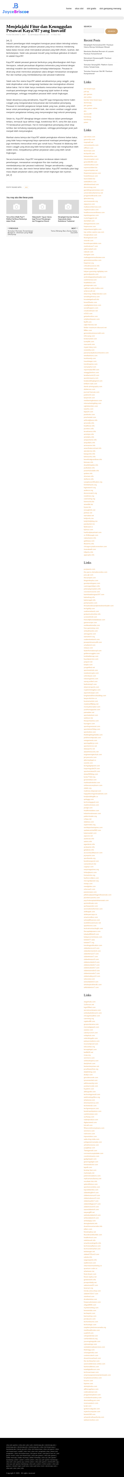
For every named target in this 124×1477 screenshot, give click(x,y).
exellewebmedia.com (92, 625)
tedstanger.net (89, 1251)
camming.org (89, 1018)
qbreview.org (89, 198)
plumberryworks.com (92, 898)
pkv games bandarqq (49, 1460)
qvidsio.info (88, 473)
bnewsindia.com (90, 1310)
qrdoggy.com (89, 799)
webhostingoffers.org (92, 1097)
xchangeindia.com (91, 1353)
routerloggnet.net (90, 218)
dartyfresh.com (89, 1063)
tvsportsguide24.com (92, 768)
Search (88, 26)
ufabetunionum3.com (92, 1195)
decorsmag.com (90, 187)
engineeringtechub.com (93, 754)
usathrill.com (88, 1333)
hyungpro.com (89, 723)
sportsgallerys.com (91, 743)
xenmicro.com (89, 1058)
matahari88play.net (91, 704)
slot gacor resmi (36, 1453)
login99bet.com (90, 1007)
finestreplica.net (90, 1232)
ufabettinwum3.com (91, 959)
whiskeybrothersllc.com (93, 984)
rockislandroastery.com (92, 1397)
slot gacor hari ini (49, 1453)
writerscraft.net (89, 291)
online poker (29, 1460)
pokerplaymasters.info (92, 589)
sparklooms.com (90, 926)
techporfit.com (89, 153)
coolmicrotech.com (91, 1355)
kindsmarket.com (90, 339)
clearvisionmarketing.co (93, 1266)
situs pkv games (12, 1445)
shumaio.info (89, 476)
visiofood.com (89, 1296)
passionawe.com (90, 892)
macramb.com (89, 344)
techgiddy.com (89, 608)
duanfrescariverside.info (93, 1226)
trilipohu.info (88, 552)
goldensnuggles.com (92, 653)
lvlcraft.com (88, 1125)
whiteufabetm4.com (91, 1218)
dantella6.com (89, 221)
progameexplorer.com (92, 1395)
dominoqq (87, 103)
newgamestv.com (90, 740)
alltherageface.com (91, 1389)
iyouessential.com (90, 1080)
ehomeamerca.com (91, 1103)
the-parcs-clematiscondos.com (95, 572)
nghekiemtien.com (91, 406)
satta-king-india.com (91, 1139)
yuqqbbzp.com (89, 1148)
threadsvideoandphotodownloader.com (99, 606)
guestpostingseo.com (92, 583)
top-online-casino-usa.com (94, 232)
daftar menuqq (11, 1457)
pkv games (88, 94)
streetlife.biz (88, 504)
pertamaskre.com (90, 603)
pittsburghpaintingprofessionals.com (97, 895)
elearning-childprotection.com (95, 294)
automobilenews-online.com (94, 1364)
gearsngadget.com (91, 1162)
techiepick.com (89, 1313)
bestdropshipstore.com (92, 1111)
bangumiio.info (89, 454)
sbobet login (16, 1466)
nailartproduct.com (91, 1120)
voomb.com (88, 763)
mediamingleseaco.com (93, 400)
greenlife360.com (90, 162)
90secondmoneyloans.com (94, 1128)
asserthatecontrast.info (92, 448)
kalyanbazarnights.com (92, 229)
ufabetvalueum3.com (92, 1198)
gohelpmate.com (90, 285)
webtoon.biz (88, 718)
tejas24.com (88, 412)
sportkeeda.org (89, 858)
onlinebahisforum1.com (93, 1013)
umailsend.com (89, 645)
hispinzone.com (90, 226)
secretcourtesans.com (92, 1010)
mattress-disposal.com (92, 791)
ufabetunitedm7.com (92, 965)
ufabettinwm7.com (91, 956)
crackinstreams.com (91, 1156)
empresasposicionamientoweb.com (97, 1375)
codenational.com (90, 1392)
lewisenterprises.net (91, 1066)
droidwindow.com (90, 1299)
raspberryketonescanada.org (95, 1327)
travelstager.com (90, 361)
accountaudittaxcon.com (93, 853)
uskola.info (88, 1257)
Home (69, 8)
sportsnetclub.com (91, 670)
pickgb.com (88, 808)
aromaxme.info (89, 445)
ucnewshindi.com (90, 617)
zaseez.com (88, 1030)
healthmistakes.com (91, 810)
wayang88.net (89, 1212)
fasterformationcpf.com (92, 651)
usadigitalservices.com (92, 305)
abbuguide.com (90, 1092)
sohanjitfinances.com (92, 920)
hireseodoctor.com (91, 1164)
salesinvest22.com (91, 1285)
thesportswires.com (91, 721)
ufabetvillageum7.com (92, 1204)
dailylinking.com (90, 1072)
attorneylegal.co (90, 760)
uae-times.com (89, 137)
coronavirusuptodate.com (93, 1153)
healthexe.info (89, 426)
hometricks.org (89, 875)
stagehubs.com (90, 1002)
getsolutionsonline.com (92, 260)
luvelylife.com (89, 341)
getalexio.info (89, 850)
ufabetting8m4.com (91, 1192)
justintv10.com (89, 395)
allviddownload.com (91, 184)
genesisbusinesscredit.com (94, 333)
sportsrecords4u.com (92, 1187)
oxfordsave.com (90, 676)
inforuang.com (89, 336)
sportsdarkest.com (91, 715)
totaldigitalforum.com (92, 1369)
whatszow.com (89, 1100)
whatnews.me (89, 1271)
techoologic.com (90, 1325)
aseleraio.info (89, 839)
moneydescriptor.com (92, 707)
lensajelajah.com (90, 1049)
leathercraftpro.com (91, 878)
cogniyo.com (88, 867)
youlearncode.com (91, 1086)
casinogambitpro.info (92, 586)
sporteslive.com (90, 732)
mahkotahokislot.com (92, 782)
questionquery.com (91, 378)
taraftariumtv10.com (91, 375)
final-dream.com (90, 1274)
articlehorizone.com (91, 1145)
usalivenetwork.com (91, 611)
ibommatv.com (89, 151)
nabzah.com (88, 252)
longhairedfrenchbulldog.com (95, 695)
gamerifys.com (89, 139)
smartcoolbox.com (91, 917)
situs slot (27, 1451)
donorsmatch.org (90, 493)
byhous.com (88, 529)
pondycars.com (90, 1319)
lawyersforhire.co (90, 698)
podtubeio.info (89, 468)
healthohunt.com (90, 1237)
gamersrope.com (90, 622)
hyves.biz (87, 507)
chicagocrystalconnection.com (95, 546)
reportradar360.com (91, 370)
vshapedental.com (91, 1336)
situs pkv (22, 1445)
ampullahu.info (89, 443)
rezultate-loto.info (90, 1181)
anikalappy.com (90, 1221)
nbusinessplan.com (91, 159)
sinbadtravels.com (91, 631)
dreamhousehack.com (92, 1358)
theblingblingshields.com (93, 735)
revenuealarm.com (91, 1403)
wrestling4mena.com (92, 297)
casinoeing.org (89, 499)
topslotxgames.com (91, 215)
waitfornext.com (90, 1263)
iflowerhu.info (89, 544)
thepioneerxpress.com (92, 173)
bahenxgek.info (90, 600)
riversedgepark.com (91, 1027)
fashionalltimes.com (91, 1367)
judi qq (86, 91)
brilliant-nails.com (90, 384)
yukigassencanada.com (93, 1142)
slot (26, 187)
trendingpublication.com (93, 945)
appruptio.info (89, 555)
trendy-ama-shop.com (92, 1291)
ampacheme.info (90, 440)
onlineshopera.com (91, 1061)
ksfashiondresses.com (92, 813)
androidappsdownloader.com (95, 277)
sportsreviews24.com (92, 771)
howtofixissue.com (91, 176)
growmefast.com (90, 780)
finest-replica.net (90, 1277)
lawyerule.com (89, 398)
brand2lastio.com (90, 302)
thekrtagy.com (89, 1350)
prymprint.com (89, 855)
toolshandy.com (90, 358)
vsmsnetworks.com (91, 145)
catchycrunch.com (91, 1033)
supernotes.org (89, 825)
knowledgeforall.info (91, 299)
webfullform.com (90, 182)
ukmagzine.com (90, 634)
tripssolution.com (90, 1136)
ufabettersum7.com (91, 954)
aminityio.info (89, 434)
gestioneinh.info (90, 1280)
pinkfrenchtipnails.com (92, 737)
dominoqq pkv (39, 1445)
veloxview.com (89, 979)
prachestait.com (90, 417)
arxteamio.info (89, 847)
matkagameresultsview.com (94, 257)
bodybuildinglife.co (91, 796)
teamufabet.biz (89, 179)
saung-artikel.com (90, 681)
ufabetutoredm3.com (92, 970)
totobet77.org (89, 942)
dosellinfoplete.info (91, 465)
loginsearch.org (90, 487)
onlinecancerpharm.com (93, 785)
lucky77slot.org (89, 777)
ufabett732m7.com (91, 1294)
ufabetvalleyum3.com (92, 976)
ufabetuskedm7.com (91, 968)
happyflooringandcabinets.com (95, 794)
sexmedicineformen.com (93, 909)
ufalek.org (87, 788)
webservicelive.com (91, 1420)
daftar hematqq (35, 1457)
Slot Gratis (91, 8)
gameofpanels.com (91, 274)
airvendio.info (89, 423)
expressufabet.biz (90, 167)
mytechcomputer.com (92, 1411)
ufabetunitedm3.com (92, 962)
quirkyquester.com (91, 906)
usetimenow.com (90, 280)
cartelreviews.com (91, 1114)
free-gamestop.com (91, 628)
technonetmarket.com (92, 1249)
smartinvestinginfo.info (92, 1243)
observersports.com (91, 687)
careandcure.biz (90, 864)
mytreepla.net (89, 1173)
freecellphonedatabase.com (94, 620)
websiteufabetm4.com (92, 1215)
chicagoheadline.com (92, 1016)
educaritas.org (89, 1047)
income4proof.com (91, 1044)
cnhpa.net (87, 819)
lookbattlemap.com (91, 656)
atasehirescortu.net (91, 752)
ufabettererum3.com (91, 948)
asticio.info (88, 841)
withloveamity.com (91, 1083)
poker (86, 122)
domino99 (87, 114)
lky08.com (88, 322)
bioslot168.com (89, 1414)
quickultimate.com (91, 903)
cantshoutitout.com (91, 165)
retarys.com (88, 648)
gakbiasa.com (89, 541)
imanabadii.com (90, 549)
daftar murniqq (23, 1457)
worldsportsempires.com (93, 827)
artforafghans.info (90, 420)
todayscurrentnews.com (93, 937)
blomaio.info (88, 462)
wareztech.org (89, 637)
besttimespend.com (91, 861)
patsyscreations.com (92, 1041)
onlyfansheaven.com (92, 319)
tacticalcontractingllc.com (93, 928)
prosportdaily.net (90, 1282)
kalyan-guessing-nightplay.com (95, 271)
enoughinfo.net (89, 510)
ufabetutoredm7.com (92, 973)
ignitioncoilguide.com (92, 1409)
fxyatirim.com (89, 1089)
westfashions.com (90, 355)
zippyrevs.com (89, 204)
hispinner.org (89, 263)
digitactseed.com (90, 1122)
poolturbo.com (89, 414)
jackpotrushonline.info (92, 614)
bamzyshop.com (90, 1316)
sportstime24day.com (92, 729)
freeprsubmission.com (92, 1302)
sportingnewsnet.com (92, 726)
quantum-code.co (90, 1268)
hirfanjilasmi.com (90, 872)
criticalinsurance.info (91, 266)
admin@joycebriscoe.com (39, 35)
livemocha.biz (89, 501)
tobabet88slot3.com (91, 934)
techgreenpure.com (91, 1108)
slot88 (20, 1451)
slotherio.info (89, 479)
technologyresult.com (92, 1094)
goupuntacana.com (91, 1024)
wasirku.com (88, 409)
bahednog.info (89, 597)
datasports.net (89, 749)
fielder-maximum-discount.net (95, 327)
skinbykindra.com (90, 1386)
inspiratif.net (88, 142)
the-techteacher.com (92, 1361)
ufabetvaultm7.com (91, 1201)
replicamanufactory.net (92, 1178)
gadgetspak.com (90, 1159)
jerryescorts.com (90, 757)
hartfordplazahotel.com (92, 532)
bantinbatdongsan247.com (94, 594)
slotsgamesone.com (91, 224)
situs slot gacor (48, 1449)
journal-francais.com (91, 392)
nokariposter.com (90, 269)
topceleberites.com (91, 1190)
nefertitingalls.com (91, 1038)
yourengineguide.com (92, 1341)
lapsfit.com (88, 1167)
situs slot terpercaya (47, 1447)
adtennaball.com (90, 249)
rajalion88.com (89, 1021)
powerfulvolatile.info (91, 471)
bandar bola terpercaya (93, 100)
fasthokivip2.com (90, 684)
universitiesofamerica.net (93, 193)
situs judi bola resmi (37, 1466)
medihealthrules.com (92, 1330)
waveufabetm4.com (91, 1209)
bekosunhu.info (90, 457)
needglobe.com (90, 886)
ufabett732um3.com (91, 1254)
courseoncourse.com (92, 592)
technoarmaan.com (91, 1372)
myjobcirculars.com (91, 210)
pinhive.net (88, 513)
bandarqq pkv (11, 1449)
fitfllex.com (88, 330)
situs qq (44, 1457)
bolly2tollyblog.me (90, 521)
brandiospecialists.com (92, 243)
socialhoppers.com (91, 308)
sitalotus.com (89, 822)
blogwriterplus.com (91, 580)
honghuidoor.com (90, 235)
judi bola (26, 1466)
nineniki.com (88, 240)
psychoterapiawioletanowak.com (96, 900)
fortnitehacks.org (90, 485)
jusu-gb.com (88, 575)
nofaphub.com (89, 1035)
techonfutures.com (91, 1322)
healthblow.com (90, 283)
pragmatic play (44, 1451)
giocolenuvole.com (91, 1077)
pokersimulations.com (92, 1176)
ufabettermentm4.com (92, 951)
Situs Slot (79, 8)
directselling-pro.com (92, 1400)
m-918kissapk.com (91, 535)
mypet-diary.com (90, 347)
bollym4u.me (89, 518)
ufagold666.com (90, 1305)
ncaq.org (87, 1055)
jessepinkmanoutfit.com (93, 642)
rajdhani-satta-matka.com (93, 288)
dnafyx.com (88, 1075)
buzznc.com (88, 1381)
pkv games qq (19, 1462)
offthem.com (88, 148)
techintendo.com (90, 1106)
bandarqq (87, 117)
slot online (88, 97)
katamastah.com (90, 833)
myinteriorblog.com (91, 1308)
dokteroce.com (89, 389)
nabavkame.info (90, 538)
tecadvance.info (90, 431)
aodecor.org (88, 490)
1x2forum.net (89, 1004)
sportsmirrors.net (90, 746)
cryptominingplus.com (92, 690)
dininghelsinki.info (90, 1223)
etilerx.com (88, 1229)
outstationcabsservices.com (94, 1347)
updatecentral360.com (92, 830)
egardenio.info (89, 844)
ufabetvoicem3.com (91, 1207)
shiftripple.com (89, 912)
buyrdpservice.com (91, 659)
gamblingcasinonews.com (94, 190)
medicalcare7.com (91, 246)
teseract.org (88, 1288)
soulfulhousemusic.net (92, 923)
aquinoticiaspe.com (91, 693)
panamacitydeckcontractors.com (96, 353)
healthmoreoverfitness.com (94, 212)
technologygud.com (91, 802)
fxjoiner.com (88, 1383)
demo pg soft (22, 1449)
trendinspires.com (90, 364)
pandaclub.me (89, 524)
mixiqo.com (88, 884)
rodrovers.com (89, 1134)
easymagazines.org (91, 869)
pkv (85, 111)
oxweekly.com (89, 350)
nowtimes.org (89, 496)
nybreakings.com (90, 1344)
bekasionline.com (90, 156)
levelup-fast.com (90, 1170)
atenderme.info (89, 451)
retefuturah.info (90, 1240)
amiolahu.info (89, 437)
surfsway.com (89, 1117)
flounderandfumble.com (93, 1235)
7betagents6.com (90, 1150)
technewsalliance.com (92, 1246)
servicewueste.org (91, 201)
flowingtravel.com (90, 238)
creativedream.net (91, 311)
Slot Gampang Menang (110, 8)
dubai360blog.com (91, 774)
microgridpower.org (91, 881)
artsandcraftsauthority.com (94, 1417)
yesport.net (88, 662)
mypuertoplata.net (91, 170)
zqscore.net (88, 836)
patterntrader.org (90, 816)
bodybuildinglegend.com (93, 381)
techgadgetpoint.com (92, 766)
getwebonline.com (91, 316)
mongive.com (89, 255)
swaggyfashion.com (91, 372)
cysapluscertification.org (93, 482)
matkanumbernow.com (92, 207)
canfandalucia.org (90, 1339)
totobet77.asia (89, 940)
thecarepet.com (90, 578)
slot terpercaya (89, 89)
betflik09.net (88, 1052)
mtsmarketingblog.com (92, 403)
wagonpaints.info (90, 1260)
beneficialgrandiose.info (93, 459)
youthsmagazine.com (92, 709)
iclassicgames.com (91, 679)
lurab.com (87, 1406)
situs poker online (90, 108)
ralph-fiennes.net (90, 325)
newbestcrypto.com (91, 673)
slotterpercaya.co (90, 914)
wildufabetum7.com (91, 987)
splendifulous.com (91, 1184)
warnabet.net (89, 515)
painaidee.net (89, 712)
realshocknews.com (91, 805)
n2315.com (88, 313)
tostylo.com (88, 665)
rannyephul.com (90, 367)
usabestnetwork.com (92, 639)
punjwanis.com (89, 569)
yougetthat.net (89, 667)
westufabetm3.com (91, 982)
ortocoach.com (89, 889)
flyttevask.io (88, 527)
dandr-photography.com (93, 386)
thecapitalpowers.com (92, 931)
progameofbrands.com (92, 196)
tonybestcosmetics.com (93, 1378)
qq (57, 1462)
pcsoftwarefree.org (91, 1069)
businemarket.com (91, 701)
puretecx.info (89, 429)
